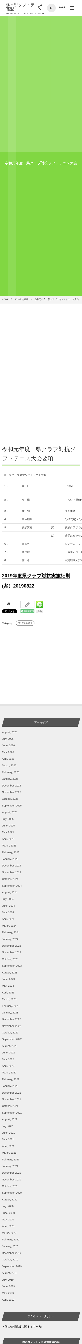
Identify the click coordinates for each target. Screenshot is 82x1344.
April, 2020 (8, 1226)
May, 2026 (8, 752)
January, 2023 (10, 1012)
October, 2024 (10, 878)
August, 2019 (9, 1272)
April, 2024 (8, 918)
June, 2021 (8, 1132)
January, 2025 (10, 858)
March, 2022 (9, 1072)
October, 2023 (10, 959)
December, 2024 (11, 865)
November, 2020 (11, 1179)
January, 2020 (10, 1246)
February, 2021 (10, 1159)
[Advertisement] (41, 347)
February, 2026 (10, 772)
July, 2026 (8, 738)
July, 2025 (8, 818)
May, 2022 (8, 1059)
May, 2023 (8, 985)
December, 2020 (11, 1172)
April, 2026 (8, 758)
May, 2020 (8, 1219)
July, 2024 (8, 898)
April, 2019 (8, 1299)
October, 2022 (10, 1032)
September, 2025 (12, 805)
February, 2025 (10, 852)
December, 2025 (11, 785)
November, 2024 (11, 872)
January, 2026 (10, 778)
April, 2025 (8, 838)
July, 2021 (8, 1126)
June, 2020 (8, 1212)
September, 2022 (12, 1039)
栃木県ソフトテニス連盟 (24, 7)
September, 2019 (12, 1266)
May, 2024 (8, 912)
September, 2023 (12, 965)
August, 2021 (9, 1119)
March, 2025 (9, 845)
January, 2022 (10, 1085)
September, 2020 (12, 1192)
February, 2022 (10, 1079)
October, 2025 (10, 798)
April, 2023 (8, 992)
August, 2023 (9, 972)
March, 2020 (9, 1232)
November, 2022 (11, 1025)
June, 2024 (8, 905)
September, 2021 (12, 1112)
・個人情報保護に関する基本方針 (23, 1326)
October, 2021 (10, 1105)
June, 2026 (8, 745)
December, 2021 (11, 1092)
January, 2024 (10, 939)
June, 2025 (8, 825)
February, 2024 (10, 932)
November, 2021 (11, 1099)
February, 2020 (10, 1239)
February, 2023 (10, 1005)
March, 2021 (9, 1152)
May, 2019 (8, 1292)
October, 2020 (10, 1186)
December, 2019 (11, 1252)
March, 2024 (9, 925)
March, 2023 (9, 999)
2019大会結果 (25, 623)
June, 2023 (8, 979)
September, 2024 (12, 885)
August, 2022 (9, 1045)
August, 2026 (9, 732)
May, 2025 (8, 832)
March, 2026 (9, 765)
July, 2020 (8, 1206)
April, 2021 (8, 1146)
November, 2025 (11, 792)
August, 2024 (9, 892)
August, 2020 (9, 1199)
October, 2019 (10, 1259)
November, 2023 (11, 952)
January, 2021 (10, 1166)
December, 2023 (11, 945)
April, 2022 (8, 1065)
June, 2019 (8, 1286)
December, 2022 (11, 1019)
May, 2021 (8, 1139)
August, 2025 (9, 812)
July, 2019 (8, 1279)
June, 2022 (8, 1052)
